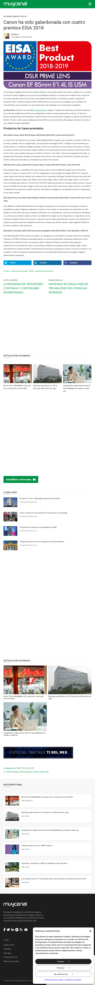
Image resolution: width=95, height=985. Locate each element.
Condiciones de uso (10, 957)
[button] (90, 931)
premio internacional (44, 271)
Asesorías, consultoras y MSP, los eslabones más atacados (44, 863)
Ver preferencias (61, 974)
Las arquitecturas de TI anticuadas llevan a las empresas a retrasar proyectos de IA (53, 879)
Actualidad (7, 16)
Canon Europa (40, 110)
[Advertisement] (47, 326)
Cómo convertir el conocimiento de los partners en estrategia (43, 513)
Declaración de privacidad (73, 979)
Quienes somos (8, 945)
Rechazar (61, 968)
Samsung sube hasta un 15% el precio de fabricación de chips (45, 812)
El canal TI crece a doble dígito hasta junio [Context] (40, 498)
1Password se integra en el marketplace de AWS (38, 527)
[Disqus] (47, 431)
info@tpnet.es (9, 768)
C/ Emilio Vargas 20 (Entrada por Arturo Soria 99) (25, 772)
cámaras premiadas (20, 271)
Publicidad (7, 949)
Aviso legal (7, 953)
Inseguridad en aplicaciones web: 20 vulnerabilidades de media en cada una (49, 830)
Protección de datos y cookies (54, 979)
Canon (7, 271)
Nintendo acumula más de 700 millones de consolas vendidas (68, 288)
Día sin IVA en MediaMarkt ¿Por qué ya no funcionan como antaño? (47, 797)
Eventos (23, 16)
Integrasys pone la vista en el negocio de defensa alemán (42, 542)
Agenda (16, 16)
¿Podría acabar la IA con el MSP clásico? (37, 846)
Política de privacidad (11, 961)
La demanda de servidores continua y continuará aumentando (23, 288)
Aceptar (60, 961)
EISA (42, 92)
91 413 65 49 (28, 768)
